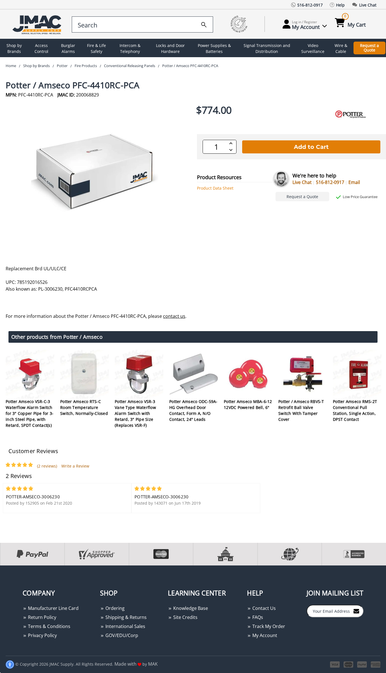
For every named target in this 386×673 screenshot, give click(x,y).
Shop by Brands (14, 48)
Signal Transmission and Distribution (267, 48)
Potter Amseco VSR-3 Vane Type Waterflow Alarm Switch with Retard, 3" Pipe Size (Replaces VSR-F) (135, 413)
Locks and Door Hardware (170, 48)
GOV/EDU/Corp (121, 635)
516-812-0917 (330, 182)
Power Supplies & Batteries (214, 48)
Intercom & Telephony (130, 48)
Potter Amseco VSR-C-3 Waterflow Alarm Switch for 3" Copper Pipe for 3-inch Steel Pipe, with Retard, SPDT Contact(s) (29, 413)
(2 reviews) (47, 466)
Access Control (41, 48)
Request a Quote (369, 48)
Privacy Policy (42, 635)
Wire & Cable (341, 48)
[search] (203, 24)
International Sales (124, 626)
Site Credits (185, 617)
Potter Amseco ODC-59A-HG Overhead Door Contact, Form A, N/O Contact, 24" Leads (193, 410)
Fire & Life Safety (96, 48)
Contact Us (263, 608)
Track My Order (268, 626)
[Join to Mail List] (356, 611)
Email (354, 182)
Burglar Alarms (68, 48)
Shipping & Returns (125, 617)
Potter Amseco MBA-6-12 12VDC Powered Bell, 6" (248, 404)
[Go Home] (38, 24)
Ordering (114, 608)
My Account (264, 635)
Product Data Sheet (215, 188)
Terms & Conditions (48, 626)
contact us (174, 316)
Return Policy (41, 617)
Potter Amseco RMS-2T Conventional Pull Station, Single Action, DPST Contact (355, 410)
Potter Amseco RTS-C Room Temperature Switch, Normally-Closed (84, 407)
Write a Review (75, 466)
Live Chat (302, 182)
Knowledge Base (190, 608)
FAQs (257, 617)
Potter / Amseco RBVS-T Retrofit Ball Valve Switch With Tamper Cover (301, 410)
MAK (153, 664)
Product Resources (219, 177)
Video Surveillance (312, 48)
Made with (126, 664)
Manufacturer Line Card (53, 608)
